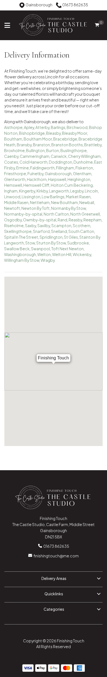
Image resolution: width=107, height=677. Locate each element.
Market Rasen (78, 196)
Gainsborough (58, 173)
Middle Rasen (16, 202)
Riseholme (14, 225)
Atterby (42, 127)
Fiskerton (84, 167)
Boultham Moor (38, 138)
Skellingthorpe (18, 231)
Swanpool (40, 248)
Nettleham (40, 202)
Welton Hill (61, 254)
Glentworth (15, 179)
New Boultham (64, 202)
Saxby (30, 225)
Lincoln (91, 190)
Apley (29, 127)
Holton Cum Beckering (72, 185)
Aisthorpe (13, 127)
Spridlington (51, 237)
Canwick (59, 156)
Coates (11, 161)
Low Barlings (53, 196)
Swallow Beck (17, 248)
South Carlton (81, 231)
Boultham (13, 138)
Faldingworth (42, 167)
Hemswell (13, 185)
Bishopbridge (32, 133)
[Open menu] (7, 25)
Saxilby (43, 225)
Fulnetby (35, 173)
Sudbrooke (78, 242)
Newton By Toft (35, 208)
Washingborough (20, 254)
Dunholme (83, 161)
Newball (86, 202)
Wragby (48, 260)
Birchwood (77, 127)
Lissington (31, 196)
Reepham (92, 219)
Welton (44, 254)
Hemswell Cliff (36, 185)
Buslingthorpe (73, 150)
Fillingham (65, 167)
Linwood (12, 196)
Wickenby (82, 254)
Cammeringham (34, 156)
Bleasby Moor (74, 133)
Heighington (78, 179)
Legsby (76, 190)
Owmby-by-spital (39, 219)
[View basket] (97, 25)
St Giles (71, 237)
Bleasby (53, 133)
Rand (62, 219)
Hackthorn (37, 179)
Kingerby (27, 190)
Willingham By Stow (21, 260)
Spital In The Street (21, 237)
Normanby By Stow (68, 208)
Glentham (82, 173)
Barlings (58, 127)
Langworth (59, 190)
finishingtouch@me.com (56, 555)
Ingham (11, 190)
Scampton (61, 225)
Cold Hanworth (33, 161)
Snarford (41, 231)
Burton (52, 150)
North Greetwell (85, 213)
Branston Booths (67, 144)
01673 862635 (56, 546)
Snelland (59, 231)
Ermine (22, 167)
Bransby (24, 144)
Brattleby (93, 144)
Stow (30, 242)
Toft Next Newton (67, 248)
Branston (41, 144)
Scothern (81, 225)
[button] (53, 579)
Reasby (75, 219)
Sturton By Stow (51, 242)
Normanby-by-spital (23, 213)
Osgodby (13, 219)
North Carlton (56, 213)
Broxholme (14, 150)
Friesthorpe (15, 173)
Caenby (11, 156)
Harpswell (57, 179)
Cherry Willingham (84, 156)
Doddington (60, 161)
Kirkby (42, 190)
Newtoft (12, 208)
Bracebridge (65, 138)
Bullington (35, 150)
